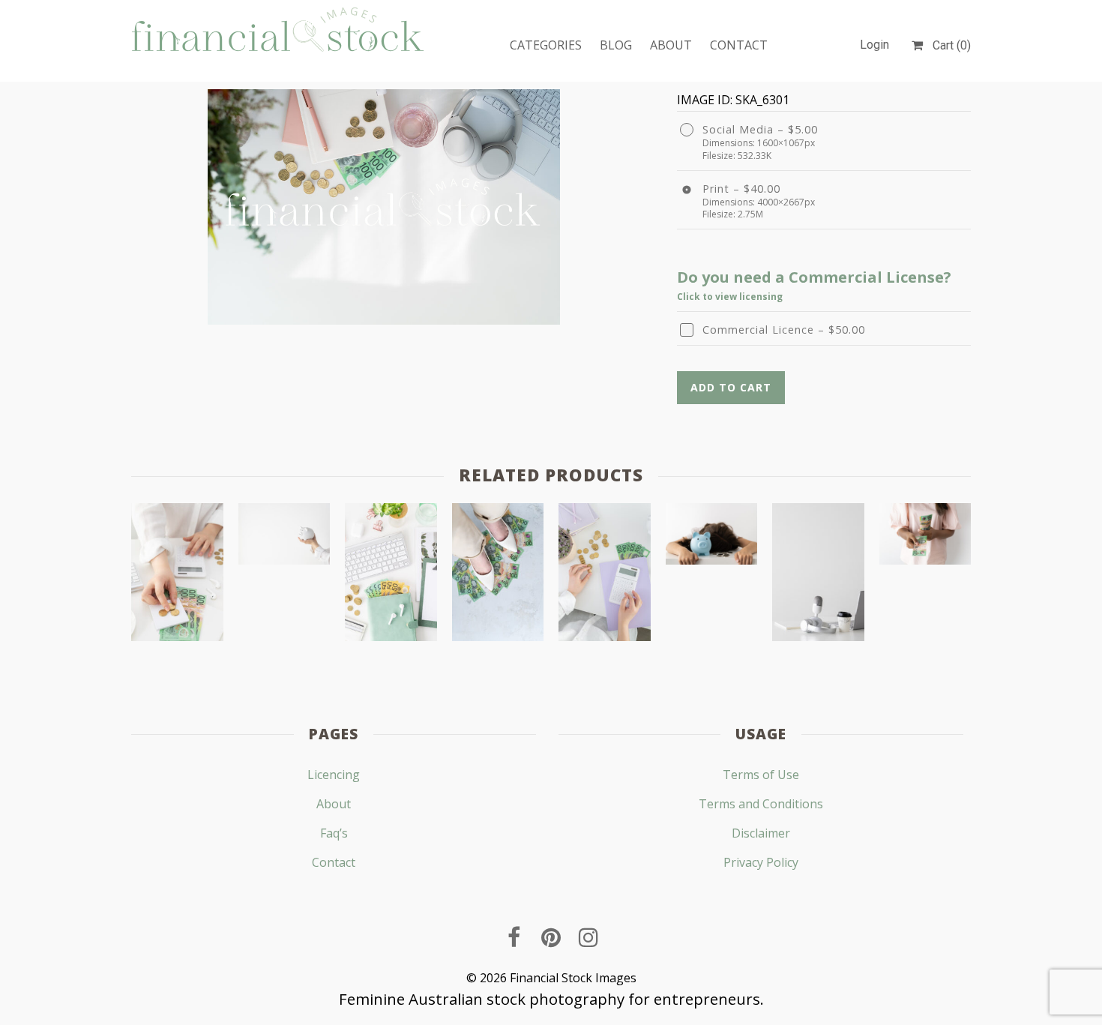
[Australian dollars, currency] (925, 537)
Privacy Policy (760, 862)
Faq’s (334, 833)
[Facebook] (514, 937)
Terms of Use (761, 774)
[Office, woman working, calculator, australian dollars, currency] (177, 575)
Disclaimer (761, 833)
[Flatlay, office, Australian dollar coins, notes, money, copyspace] (391, 575)
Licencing (333, 774)
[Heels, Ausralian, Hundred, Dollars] (498, 575)
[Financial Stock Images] (277, 29)
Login (874, 44)
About (671, 45)
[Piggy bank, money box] (284, 537)
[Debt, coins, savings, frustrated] (712, 537)
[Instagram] (588, 937)
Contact (739, 45)
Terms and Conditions (761, 804)
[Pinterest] (551, 937)
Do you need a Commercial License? (814, 277)
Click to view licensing (730, 296)
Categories (546, 45)
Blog (616, 45)
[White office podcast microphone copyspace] (818, 575)
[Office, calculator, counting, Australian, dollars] (604, 575)
